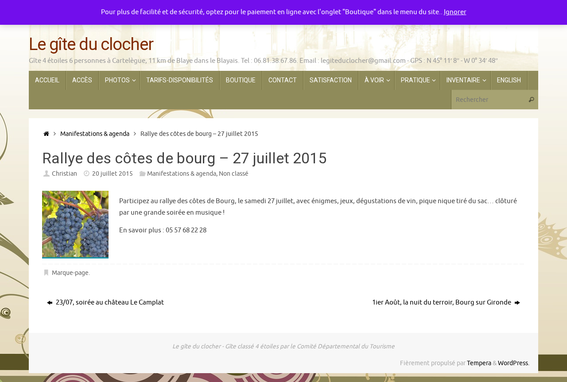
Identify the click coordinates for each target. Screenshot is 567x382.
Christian (64, 173)
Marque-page (70, 273)
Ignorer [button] (455, 12)
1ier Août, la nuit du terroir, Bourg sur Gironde (442, 302)
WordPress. (513, 363)
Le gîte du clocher (91, 44)
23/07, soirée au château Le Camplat (109, 302)
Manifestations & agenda (94, 134)
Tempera (479, 363)
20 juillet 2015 (112, 173)
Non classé (234, 173)
